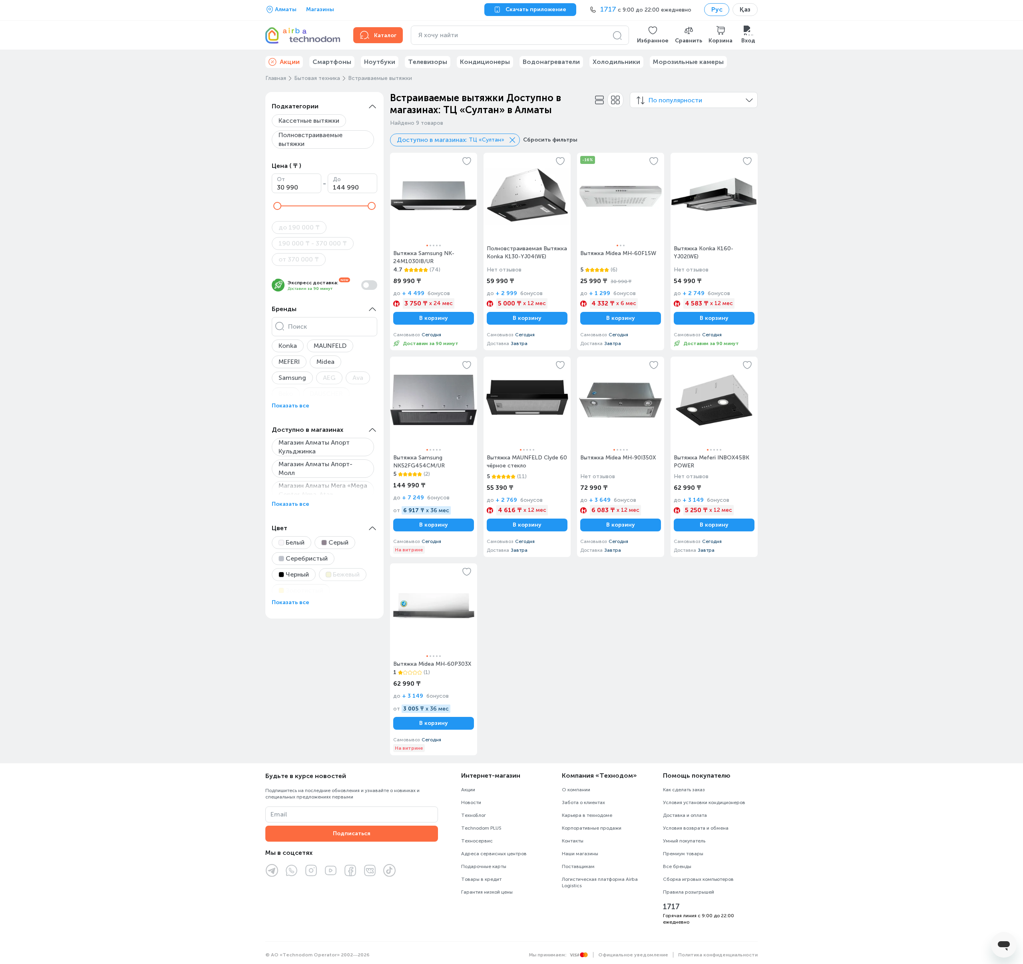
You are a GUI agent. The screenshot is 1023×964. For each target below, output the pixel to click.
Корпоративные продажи (591, 828)
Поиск (297, 326)
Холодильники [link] (616, 62)
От (281, 179)
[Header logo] (304, 35)
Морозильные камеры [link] (688, 62)
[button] (653, 35)
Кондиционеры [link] (485, 62)
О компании (576, 789)
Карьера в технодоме (587, 815)
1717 (671, 906)
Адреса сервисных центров (494, 853)
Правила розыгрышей (688, 892)
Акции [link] (290, 62)
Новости (471, 802)
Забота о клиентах (583, 802)
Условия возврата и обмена (695, 828)
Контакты (572, 841)
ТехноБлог (473, 815)
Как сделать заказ (684, 789)
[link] (433, 251)
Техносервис (477, 841)
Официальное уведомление (633, 955)
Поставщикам (578, 866)
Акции (468, 789)
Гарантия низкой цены (487, 892)
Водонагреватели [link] (551, 62)
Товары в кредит (481, 879)
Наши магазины (580, 853)
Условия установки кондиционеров (704, 802)
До (337, 179)
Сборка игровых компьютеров (698, 879)
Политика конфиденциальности (718, 955)
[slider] (277, 206)
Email (279, 814)
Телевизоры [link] (427, 62)
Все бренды (677, 866)
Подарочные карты (483, 866)
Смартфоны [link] (331, 62)
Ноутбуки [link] (379, 62)
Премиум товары (683, 853)
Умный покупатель (684, 841)
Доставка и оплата (685, 815)
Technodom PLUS (481, 828)
